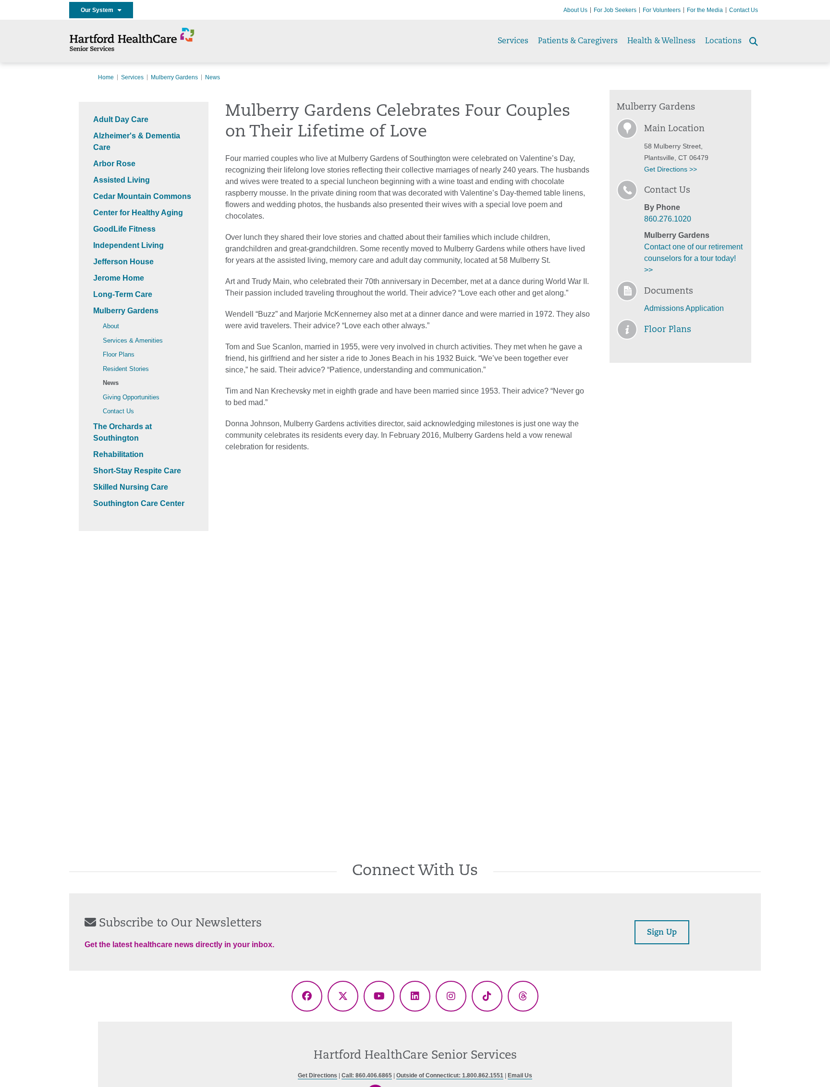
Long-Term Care (122, 294)
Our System (99, 10)
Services (513, 41)
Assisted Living (121, 180)
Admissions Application (684, 308)
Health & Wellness (661, 41)
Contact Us (743, 10)
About (111, 326)
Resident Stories (126, 368)
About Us (575, 10)
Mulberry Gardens (174, 77)
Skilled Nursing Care (130, 487)
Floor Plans (118, 354)
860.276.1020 (667, 219)
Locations (723, 41)
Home (106, 77)
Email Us (520, 1075)
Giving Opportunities (131, 397)
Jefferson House (123, 262)
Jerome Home (118, 278)
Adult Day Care (120, 119)
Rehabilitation (118, 454)
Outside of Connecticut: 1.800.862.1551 (449, 1075)
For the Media (705, 10)
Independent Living (128, 245)
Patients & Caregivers (578, 41)
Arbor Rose (114, 164)
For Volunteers (662, 10)
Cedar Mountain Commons (142, 196)
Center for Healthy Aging (138, 213)
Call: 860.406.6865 (367, 1075)
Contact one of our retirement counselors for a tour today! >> (693, 258)
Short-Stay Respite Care (137, 471)
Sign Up (662, 933)
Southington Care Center (138, 503)
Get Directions (317, 1075)
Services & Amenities (133, 340)
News (111, 382)
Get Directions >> (670, 169)
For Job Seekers (615, 10)
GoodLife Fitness (124, 229)
